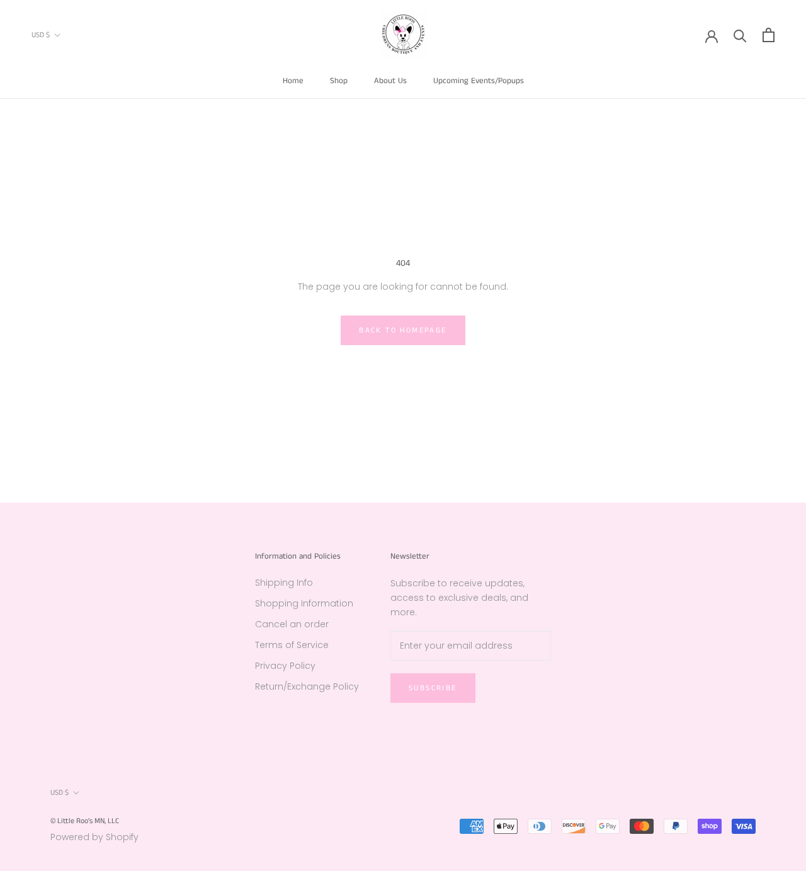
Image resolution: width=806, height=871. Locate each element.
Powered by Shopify (94, 837)
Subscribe (433, 688)
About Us (390, 81)
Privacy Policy (285, 665)
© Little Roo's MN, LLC (84, 821)
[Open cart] (769, 35)
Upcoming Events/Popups (478, 81)
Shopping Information (304, 603)
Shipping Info (284, 582)
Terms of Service (292, 645)
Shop (339, 81)
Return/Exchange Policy (307, 686)
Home (293, 81)
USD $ (40, 35)
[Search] (740, 35)
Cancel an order (292, 624)
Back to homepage (402, 330)
